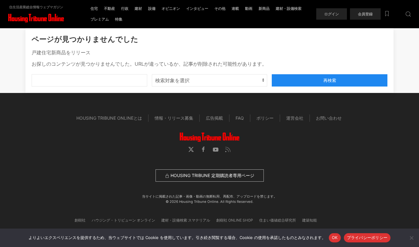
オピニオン (171, 8)
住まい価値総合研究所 (277, 220)
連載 (235, 8)
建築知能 (309, 220)
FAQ (240, 118)
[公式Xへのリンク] (191, 149)
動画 (248, 8)
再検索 (329, 80)
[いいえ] (411, 238)
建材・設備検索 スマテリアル (185, 220)
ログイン (331, 14)
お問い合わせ (329, 118)
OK (335, 237)
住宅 (94, 8)
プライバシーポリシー (367, 237)
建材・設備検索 (289, 8)
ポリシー (265, 118)
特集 (118, 19)
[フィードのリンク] (228, 149)
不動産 (109, 8)
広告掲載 (214, 118)
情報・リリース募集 (174, 118)
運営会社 (294, 118)
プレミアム (99, 19)
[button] (408, 14)
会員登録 (365, 14)
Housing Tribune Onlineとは (109, 118)
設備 (152, 8)
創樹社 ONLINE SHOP (234, 220)
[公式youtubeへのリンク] (216, 149)
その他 (219, 8)
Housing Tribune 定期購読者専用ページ (211, 175)
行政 (125, 8)
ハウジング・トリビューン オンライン (123, 220)
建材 (138, 8)
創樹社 (80, 220)
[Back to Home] (36, 18)
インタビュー (197, 8)
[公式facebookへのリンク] (203, 149)
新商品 (264, 8)
